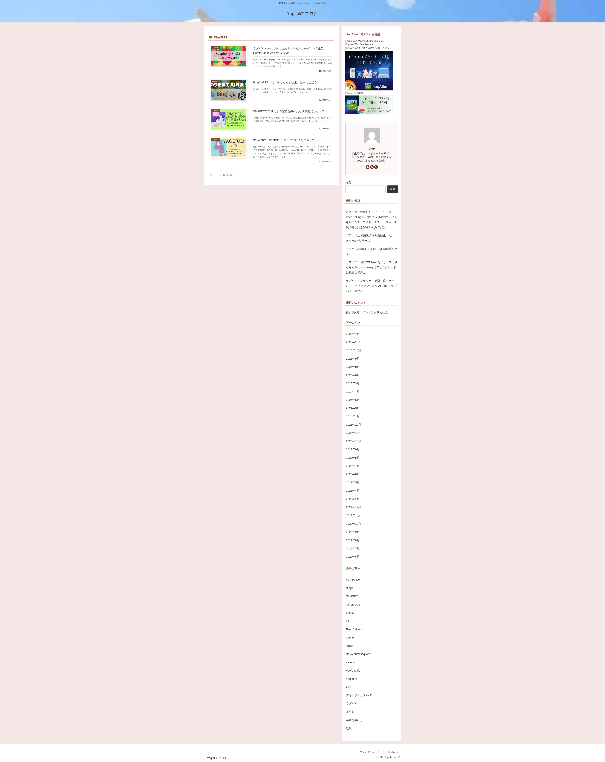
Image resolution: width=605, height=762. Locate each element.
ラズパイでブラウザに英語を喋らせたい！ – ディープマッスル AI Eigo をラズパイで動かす (371, 286)
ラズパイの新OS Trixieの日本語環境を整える (371, 251)
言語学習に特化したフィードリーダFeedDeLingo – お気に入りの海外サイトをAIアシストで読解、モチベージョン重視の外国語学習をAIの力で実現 (371, 219)
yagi (372, 148)
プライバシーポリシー (371, 752)
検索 (348, 182)
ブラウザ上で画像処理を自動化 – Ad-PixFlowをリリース (369, 238)
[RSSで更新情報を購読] (376, 167)
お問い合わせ (391, 752)
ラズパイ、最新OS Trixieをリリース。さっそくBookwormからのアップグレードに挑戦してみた (371, 267)
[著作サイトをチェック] (367, 167)
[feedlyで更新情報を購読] (372, 167)
